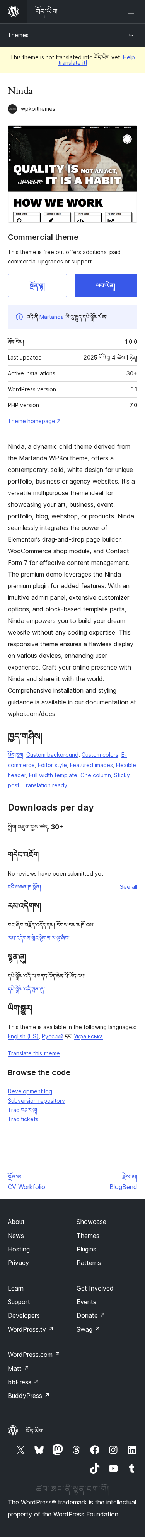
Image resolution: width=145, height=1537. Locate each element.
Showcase (91, 1221)
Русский (52, 1036)
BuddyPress (29, 1395)
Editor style (52, 765)
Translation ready (44, 785)
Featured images (91, 765)
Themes (18, 35)
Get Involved (95, 1288)
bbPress (23, 1382)
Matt (18, 1368)
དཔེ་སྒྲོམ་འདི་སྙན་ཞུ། (26, 989)
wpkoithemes (38, 108)
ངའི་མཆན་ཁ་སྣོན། (24, 886)
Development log (30, 1091)
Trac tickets (23, 1119)
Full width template (53, 775)
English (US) (23, 1036)
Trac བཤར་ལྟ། (22, 1110)
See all (128, 886)
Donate (91, 1315)
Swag (88, 1329)
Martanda (51, 316)
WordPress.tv (31, 1329)
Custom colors (100, 754)
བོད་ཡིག (34, 1431)
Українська (88, 1036)
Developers (24, 1315)
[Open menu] (132, 11)
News (16, 1235)
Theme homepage (31, 421)
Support (19, 1302)
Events (86, 1302)
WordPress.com (34, 1354)
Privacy (18, 1263)
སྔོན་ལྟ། (37, 285)
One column (95, 775)
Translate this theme (34, 1053)
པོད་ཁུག (15, 754)
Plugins (86, 1249)
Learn (16, 1288)
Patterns (89, 1263)
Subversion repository (36, 1100)
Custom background (52, 754)
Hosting (19, 1249)
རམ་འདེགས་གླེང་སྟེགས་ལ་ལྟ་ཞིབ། (39, 938)
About (16, 1221)
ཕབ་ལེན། (105, 285)
